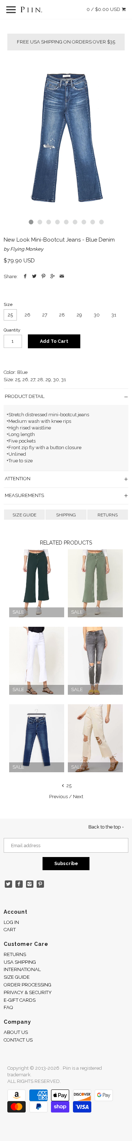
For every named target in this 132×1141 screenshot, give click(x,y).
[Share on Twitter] (34, 276)
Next (78, 796)
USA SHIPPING (20, 962)
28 (62, 315)
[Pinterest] (40, 884)
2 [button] (39, 221)
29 (79, 315)
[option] (66, 136)
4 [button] (57, 221)
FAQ (8, 1007)
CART (10, 929)
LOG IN (11, 922)
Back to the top (105, 827)
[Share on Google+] (53, 276)
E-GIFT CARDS (20, 1000)
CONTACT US (18, 1040)
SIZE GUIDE (24, 515)
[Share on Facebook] (25, 276)
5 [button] (66, 221)
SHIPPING (66, 515)
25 (10, 315)
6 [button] (74, 221)
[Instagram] (30, 884)
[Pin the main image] (43, 276)
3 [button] (48, 221)
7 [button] (83, 221)
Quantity (12, 330)
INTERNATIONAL (22, 969)
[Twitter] (8, 884)
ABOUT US (16, 1032)
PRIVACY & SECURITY (28, 992)
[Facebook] (19, 884)
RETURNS (108, 515)
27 (44, 315)
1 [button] (30, 221)
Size (8, 304)
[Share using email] (62, 276)
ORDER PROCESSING (27, 985)
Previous (58, 796)
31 (113, 315)
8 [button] (92, 221)
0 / (103, 9)
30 (97, 315)
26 (27, 315)
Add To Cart (54, 341)
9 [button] (101, 221)
